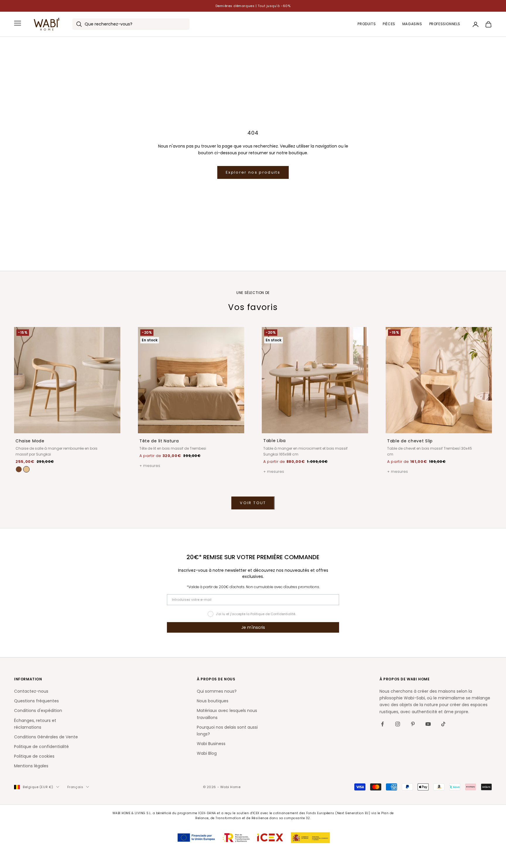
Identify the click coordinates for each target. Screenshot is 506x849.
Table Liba (274, 441)
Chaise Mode (30, 441)
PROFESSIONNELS (444, 24)
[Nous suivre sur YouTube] (428, 724)
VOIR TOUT (253, 503)
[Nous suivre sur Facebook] (382, 724)
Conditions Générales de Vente (46, 737)
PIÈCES (389, 24)
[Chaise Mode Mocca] (19, 469)
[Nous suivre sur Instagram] (398, 724)
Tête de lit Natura (159, 441)
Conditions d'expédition (38, 710)
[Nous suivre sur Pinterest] (413, 724)
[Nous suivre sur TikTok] (443, 724)
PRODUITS (367, 24)
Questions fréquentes (36, 701)
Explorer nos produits (253, 172)
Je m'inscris (253, 627)
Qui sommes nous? (217, 691)
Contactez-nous (31, 691)
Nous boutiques (212, 701)
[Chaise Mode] (26, 469)
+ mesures (149, 465)
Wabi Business (211, 744)
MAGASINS (412, 24)
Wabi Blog (207, 753)
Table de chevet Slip (410, 441)
